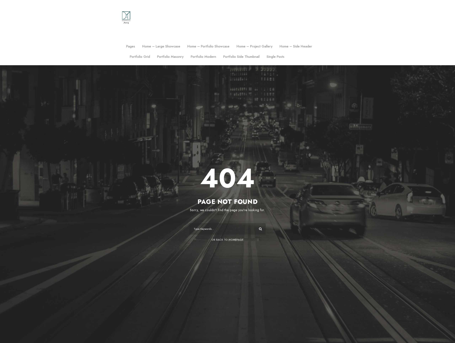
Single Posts (275, 56)
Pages (130, 46)
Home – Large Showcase (161, 46)
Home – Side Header (296, 46)
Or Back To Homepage (227, 240)
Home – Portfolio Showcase (208, 46)
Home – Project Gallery (254, 46)
